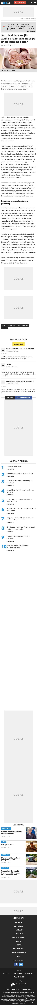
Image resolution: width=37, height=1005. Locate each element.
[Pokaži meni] (34, 2)
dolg (18, 325)
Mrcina (8, 364)
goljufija (25, 325)
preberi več (18, 344)
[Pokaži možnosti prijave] (31, 2)
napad (4, 325)
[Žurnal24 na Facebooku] (16, 964)
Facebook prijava (23, 397)
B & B (8, 45)
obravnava (11, 325)
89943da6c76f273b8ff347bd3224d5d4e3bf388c (20, 381)
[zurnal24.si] (5, 2)
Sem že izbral (31, 31)
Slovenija (10, 469)
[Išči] (28, 2)
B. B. (13, 45)
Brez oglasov (20, 2)
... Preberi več (21, 1003)
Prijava (10, 397)
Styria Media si (26, 989)
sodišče (4, 328)
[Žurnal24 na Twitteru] (21, 964)
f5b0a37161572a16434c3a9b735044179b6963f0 (20, 349)
